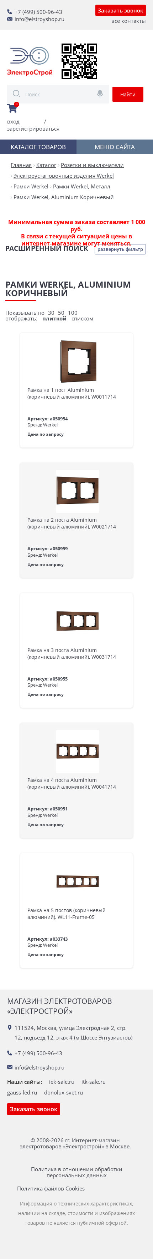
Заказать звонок (120, 10)
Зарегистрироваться (33, 128)
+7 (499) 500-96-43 (38, 11)
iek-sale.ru (61, 1081)
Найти (128, 94)
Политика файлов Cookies (51, 1188)
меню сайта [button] (115, 147)
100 (73, 312)
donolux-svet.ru (63, 1092)
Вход (13, 121)
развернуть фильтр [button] (120, 249)
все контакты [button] (128, 20)
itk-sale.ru (93, 1081)
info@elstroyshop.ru (39, 18)
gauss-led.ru (22, 1092)
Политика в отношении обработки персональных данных (76, 1172)
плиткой (54, 318)
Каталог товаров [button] (38, 147)
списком (82, 318)
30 (51, 312)
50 (61, 312)
